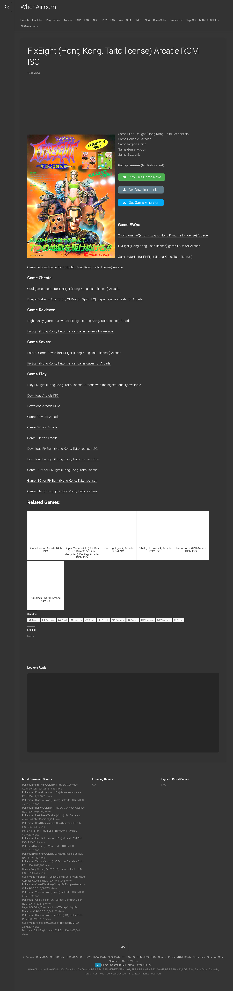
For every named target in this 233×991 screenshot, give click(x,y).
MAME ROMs (184, 957)
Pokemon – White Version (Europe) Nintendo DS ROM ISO (53, 892)
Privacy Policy (143, 964)
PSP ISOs (150, 957)
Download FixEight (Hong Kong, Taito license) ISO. (62, 449)
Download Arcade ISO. (43, 395)
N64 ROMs (100, 957)
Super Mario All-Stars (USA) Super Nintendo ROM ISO (50, 922)
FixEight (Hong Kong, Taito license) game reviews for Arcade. (70, 331)
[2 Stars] (133, 165)
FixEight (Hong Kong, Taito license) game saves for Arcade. (69, 363)
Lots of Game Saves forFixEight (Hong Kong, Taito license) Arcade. (74, 353)
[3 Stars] (135, 165)
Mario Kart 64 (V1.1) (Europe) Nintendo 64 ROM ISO (49, 830)
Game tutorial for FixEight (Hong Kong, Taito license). (155, 257)
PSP (78, 20)
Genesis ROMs (166, 957)
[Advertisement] (122, 102)
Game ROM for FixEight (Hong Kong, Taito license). (63, 470)
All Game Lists (29, 26)
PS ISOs (126, 957)
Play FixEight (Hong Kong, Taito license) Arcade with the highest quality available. (84, 385)
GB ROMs (138, 957)
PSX (87, 20)
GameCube (159, 20)
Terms (130, 964)
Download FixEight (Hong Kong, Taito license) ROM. (63, 459)
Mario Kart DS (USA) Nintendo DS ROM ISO (45, 930)
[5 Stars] (139, 165)
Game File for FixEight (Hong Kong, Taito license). (62, 491)
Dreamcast (176, 20)
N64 (147, 20)
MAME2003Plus (209, 20)
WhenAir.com (38, 7)
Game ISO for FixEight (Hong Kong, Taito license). (62, 480)
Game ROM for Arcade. (43, 417)
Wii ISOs (218, 957)
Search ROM (117, 964)
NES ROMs (114, 957)
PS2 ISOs (132, 961)
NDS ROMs (72, 957)
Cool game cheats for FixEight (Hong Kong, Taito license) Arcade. (73, 289)
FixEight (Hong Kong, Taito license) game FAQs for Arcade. (159, 246)
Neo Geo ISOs (117, 961)
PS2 (104, 20)
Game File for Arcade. (42, 438)
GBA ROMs (42, 957)
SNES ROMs (57, 957)
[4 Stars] (137, 165)
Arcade (68, 20)
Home (104, 964)
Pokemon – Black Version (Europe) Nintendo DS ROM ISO (53, 800)
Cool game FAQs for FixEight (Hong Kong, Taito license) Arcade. (163, 235)
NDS (95, 20)
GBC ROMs (86, 957)
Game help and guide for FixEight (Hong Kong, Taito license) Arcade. (75, 267)
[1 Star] (131, 165)
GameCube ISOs (202, 957)
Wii (121, 20)
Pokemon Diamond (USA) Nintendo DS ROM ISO (48, 846)
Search (24, 20)
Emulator (37, 20)
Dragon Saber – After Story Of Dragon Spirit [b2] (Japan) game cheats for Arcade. (85, 299)
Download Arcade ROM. (44, 406)
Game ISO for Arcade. (42, 427)
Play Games (53, 20)
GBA (128, 20)
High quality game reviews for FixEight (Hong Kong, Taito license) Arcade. (79, 321)
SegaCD (191, 20)
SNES (138, 20)
